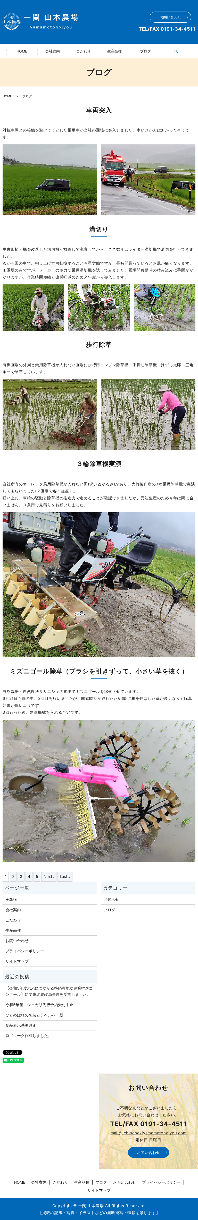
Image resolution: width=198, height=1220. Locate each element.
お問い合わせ (170, 17)
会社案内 (52, 51)
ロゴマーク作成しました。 (28, 1035)
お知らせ (111, 899)
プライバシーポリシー (24, 950)
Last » (65, 876)
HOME (21, 51)
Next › (49, 876)
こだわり (83, 51)
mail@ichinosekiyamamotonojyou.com (149, 1132)
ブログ (145, 51)
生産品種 (114, 51)
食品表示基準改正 (20, 1025)
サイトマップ (17, 961)
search (179, 54)
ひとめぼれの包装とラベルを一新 (34, 1015)
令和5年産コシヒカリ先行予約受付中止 (39, 1004)
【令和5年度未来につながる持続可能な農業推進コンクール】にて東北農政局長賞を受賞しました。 (49, 991)
